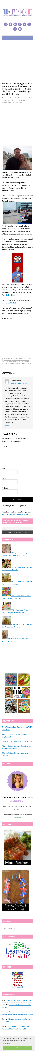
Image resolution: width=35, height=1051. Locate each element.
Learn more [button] (6, 1043)
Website (5, 488)
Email (4, 478)
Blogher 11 (7, 360)
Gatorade (25, 361)
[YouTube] (20, 29)
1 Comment (18, 102)
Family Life (23, 358)
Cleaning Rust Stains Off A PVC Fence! (19, 1000)
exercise (18, 361)
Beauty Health (9, 358)
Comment (6, 446)
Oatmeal (5, 363)
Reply (7, 425)
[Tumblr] (29, 24)
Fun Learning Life (17, 13)
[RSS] (24, 24)
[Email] (6, 24)
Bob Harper (16, 360)
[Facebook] (10, 24)
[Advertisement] (17, 61)
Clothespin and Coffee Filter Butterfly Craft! (17, 741)
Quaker (28, 363)
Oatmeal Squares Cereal (16, 363)
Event (17, 358)
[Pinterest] (20, 24)
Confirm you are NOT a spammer (14, 506)
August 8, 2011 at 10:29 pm (19, 383)
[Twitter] (15, 29)
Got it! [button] (17, 1047)
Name (4, 468)
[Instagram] (15, 24)
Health (29, 358)
